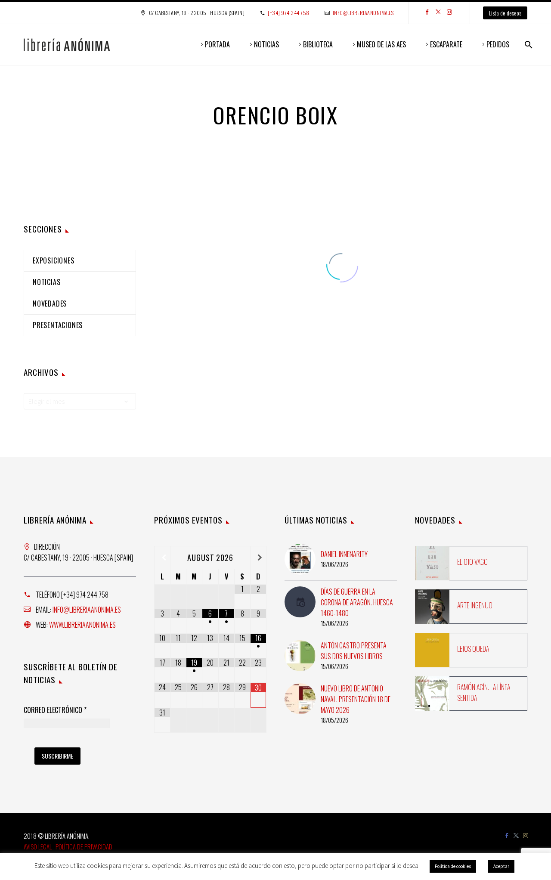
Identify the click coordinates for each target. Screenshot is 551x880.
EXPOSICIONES (53, 260)
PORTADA (217, 44)
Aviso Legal (38, 846)
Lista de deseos (505, 12)
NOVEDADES (50, 303)
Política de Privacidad (84, 846)
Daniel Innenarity (344, 554)
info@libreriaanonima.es (363, 12)
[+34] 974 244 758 (289, 12)
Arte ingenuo (474, 605)
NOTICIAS (266, 44)
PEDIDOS (497, 44)
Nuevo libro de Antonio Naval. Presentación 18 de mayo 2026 (355, 699)
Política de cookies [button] (453, 866)
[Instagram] (449, 12)
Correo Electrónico (55, 710)
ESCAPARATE (446, 44)
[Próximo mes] (258, 557)
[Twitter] (438, 12)
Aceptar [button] (501, 866)
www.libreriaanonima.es (82, 625)
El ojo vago (472, 562)
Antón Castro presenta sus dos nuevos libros (354, 650)
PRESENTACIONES (58, 325)
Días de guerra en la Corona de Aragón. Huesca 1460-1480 (357, 602)
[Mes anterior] (162, 557)
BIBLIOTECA (318, 44)
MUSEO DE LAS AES (381, 44)
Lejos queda (473, 649)
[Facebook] (427, 12)
